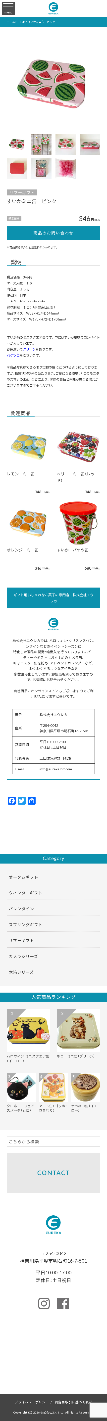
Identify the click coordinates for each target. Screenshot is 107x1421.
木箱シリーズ (21, 972)
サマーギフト (22, 192)
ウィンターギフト (26, 893)
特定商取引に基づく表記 (73, 1401)
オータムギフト (23, 877)
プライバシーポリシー (32, 1401)
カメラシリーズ (23, 956)
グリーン (29, 349)
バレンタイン (21, 909)
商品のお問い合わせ (53, 233)
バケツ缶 (13, 355)
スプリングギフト (26, 924)
